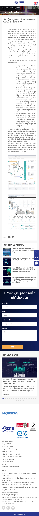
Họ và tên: (5, 303)
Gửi (12, 347)
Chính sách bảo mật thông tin (10, 466)
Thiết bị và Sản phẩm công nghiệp (12, 456)
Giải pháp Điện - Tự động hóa (10, 449)
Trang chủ (5, 8)
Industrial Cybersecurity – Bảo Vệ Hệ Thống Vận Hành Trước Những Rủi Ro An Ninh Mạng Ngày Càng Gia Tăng (23, 269)
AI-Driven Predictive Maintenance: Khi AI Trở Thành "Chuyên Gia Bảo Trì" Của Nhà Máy (23, 250)
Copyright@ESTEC (19, 514)
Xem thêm (6, 394)
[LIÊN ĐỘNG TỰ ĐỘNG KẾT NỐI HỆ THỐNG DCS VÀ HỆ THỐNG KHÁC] (9, 237)
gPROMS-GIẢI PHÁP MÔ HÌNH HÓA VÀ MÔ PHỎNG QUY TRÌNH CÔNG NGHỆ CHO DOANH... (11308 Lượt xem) (19, 382)
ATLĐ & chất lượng (7, 461)
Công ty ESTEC (6, 444)
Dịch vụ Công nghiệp (8, 459)
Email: (3, 311)
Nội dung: (4, 328)
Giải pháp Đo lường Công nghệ (11, 454)
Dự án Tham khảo (7, 446)
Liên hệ (4, 464)
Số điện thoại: (6, 320)
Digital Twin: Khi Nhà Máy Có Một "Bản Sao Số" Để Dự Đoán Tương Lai (24, 259)
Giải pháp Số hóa (7, 451)
